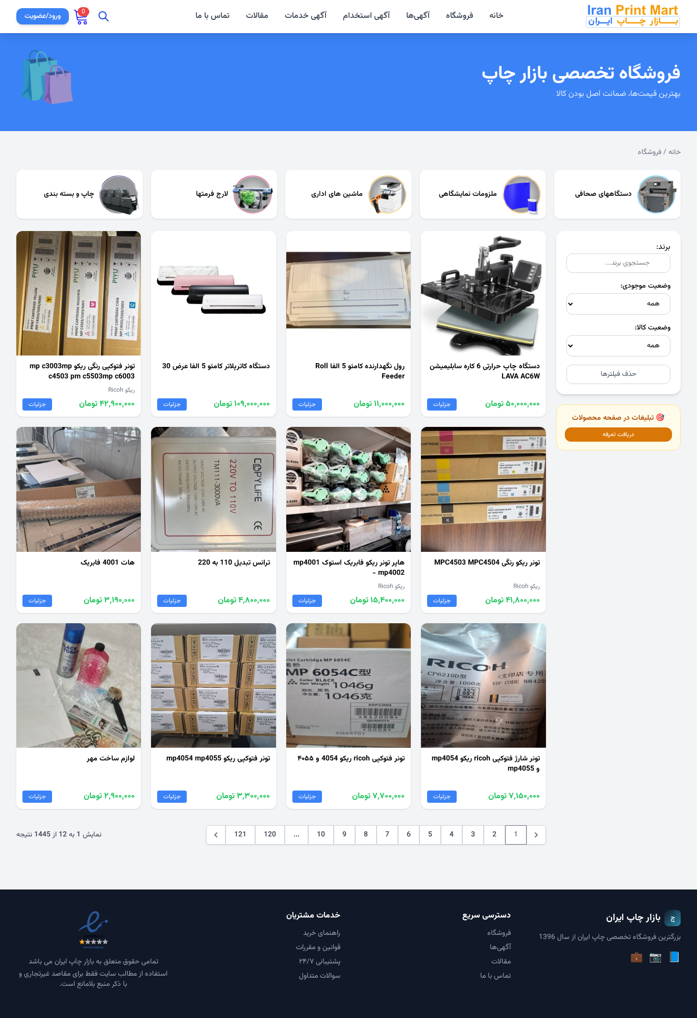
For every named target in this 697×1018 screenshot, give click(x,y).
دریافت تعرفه (618, 434)
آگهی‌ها (418, 16)
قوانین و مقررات (318, 947)
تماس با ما (212, 16)
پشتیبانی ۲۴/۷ (319, 962)
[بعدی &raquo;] (216, 835)
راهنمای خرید (321, 933)
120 (270, 835)
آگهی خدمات (306, 16)
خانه (496, 16)
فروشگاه (459, 16)
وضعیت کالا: (652, 328)
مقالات (257, 16)
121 (240, 835)
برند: (663, 247)
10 (321, 835)
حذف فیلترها (618, 374)
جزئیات (442, 404)
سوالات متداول (319, 976)
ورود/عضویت (42, 16)
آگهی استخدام (366, 16)
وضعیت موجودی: (645, 286)
